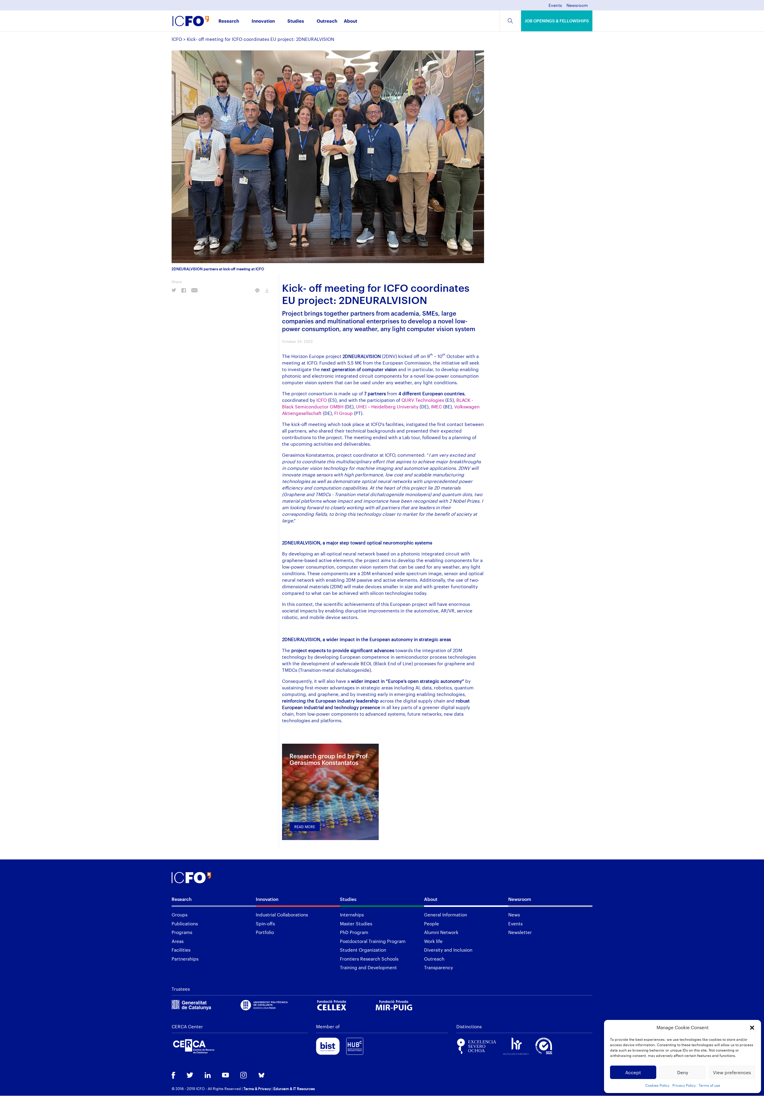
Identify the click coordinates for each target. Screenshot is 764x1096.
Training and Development (368, 967)
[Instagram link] (243, 1076)
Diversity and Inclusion (448, 950)
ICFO (177, 39)
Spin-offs (265, 923)
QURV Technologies (422, 400)
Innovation (263, 21)
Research (228, 21)
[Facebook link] (173, 1076)
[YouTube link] (225, 1076)
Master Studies (356, 923)
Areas (178, 941)
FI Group (343, 413)
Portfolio (265, 932)
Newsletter (520, 932)
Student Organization (363, 950)
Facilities (181, 950)
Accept (633, 1072)
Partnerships (185, 958)
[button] (752, 1028)
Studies (295, 21)
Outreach (327, 21)
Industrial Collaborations (282, 914)
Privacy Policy (684, 1085)
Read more (304, 827)
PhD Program (354, 932)
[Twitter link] (190, 1075)
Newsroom (577, 5)
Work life (433, 941)
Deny (682, 1072)
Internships (352, 914)
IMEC (436, 406)
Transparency (438, 967)
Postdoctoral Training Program (373, 941)
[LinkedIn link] (208, 1075)
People (431, 923)
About (350, 21)
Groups (179, 914)
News (514, 914)
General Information (445, 914)
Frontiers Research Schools (369, 958)
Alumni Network (441, 932)
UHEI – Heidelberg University (387, 406)
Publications (185, 923)
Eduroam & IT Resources (294, 1088)
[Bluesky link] (261, 1076)
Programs (182, 932)
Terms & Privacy (257, 1088)
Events (555, 5)
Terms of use (709, 1085)
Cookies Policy (657, 1085)
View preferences (732, 1072)
